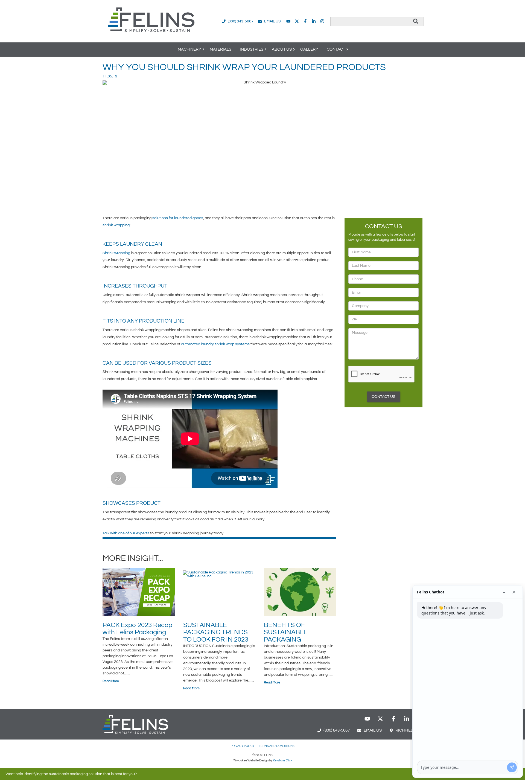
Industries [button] (251, 49)
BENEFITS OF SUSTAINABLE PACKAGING (286, 632)
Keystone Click (282, 760)
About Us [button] (282, 49)
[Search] (416, 21)
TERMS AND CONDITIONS (276, 745)
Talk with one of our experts (126, 533)
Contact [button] (336, 49)
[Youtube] (288, 21)
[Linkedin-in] (314, 21)
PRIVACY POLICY (243, 745)
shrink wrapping (116, 225)
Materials (220, 49)
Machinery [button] (189, 49)
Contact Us (383, 397)
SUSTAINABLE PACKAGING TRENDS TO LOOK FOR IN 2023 (215, 632)
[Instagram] (322, 21)
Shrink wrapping (116, 253)
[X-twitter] (297, 21)
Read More (111, 681)
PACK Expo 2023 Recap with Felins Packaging (138, 629)
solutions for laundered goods (177, 218)
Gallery (309, 49)
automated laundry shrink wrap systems (215, 344)
